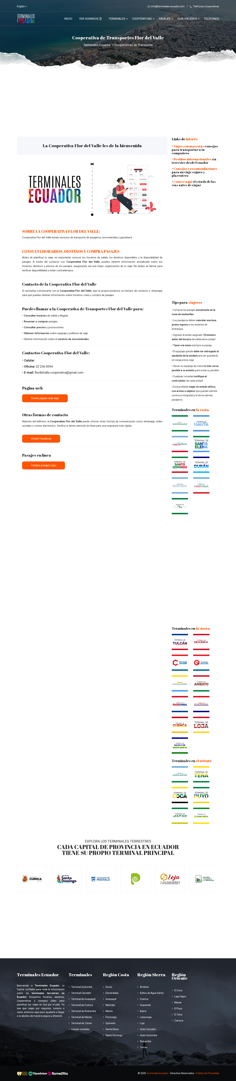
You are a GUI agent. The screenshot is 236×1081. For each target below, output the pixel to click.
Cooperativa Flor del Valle (83, 261)
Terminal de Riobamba (83, 1011)
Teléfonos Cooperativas (206, 6)
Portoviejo (111, 1017)
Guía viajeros (187, 18)
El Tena (178, 1014)
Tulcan (143, 1047)
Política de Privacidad (207, 1073)
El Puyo (178, 1008)
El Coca (178, 990)
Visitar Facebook (41, 438)
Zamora (178, 1020)
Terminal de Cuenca (82, 1005)
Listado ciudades (80, 1029)
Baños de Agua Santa (152, 993)
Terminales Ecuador (97, 45)
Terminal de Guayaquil (83, 999)
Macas (178, 1002)
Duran (109, 987)
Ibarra (143, 1011)
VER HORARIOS (89, 18)
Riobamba (145, 1041)
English (21, 6)
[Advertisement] (118, 95)
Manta (109, 1011)
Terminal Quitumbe (81, 987)
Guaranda (145, 1005)
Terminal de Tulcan (81, 1023)
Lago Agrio (180, 996)
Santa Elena (112, 1029)
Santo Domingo (114, 1035)
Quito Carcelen (148, 1029)
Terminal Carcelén (81, 993)
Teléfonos (211, 18)
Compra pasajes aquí (43, 465)
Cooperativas (142, 18)
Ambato (144, 987)
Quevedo (110, 1023)
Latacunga (146, 1017)
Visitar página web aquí (45, 398)
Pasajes (165, 18)
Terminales (117, 18)
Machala (110, 1005)
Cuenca (144, 999)
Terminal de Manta (81, 1017)
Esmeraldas (112, 993)
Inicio (68, 18)
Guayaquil (111, 999)
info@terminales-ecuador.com (168, 6)
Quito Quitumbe (148, 1035)
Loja (142, 1023)
